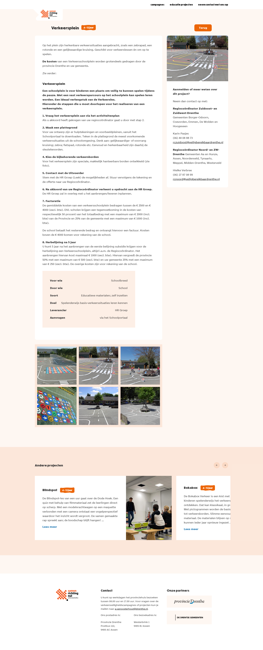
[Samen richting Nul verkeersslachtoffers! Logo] (48, 10)
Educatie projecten (181, 4)
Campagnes (157, 4)
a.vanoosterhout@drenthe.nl (131, 609)
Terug (203, 27)
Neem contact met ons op (213, 4)
